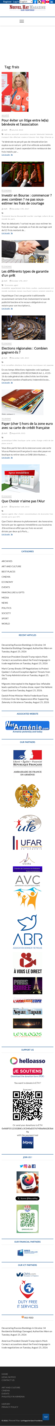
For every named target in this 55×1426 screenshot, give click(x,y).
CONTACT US (8, 1380)
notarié (48, 291)
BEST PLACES (8, 571)
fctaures (31, 137)
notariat (42, 291)
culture (45, 216)
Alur (16, 514)
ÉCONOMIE (7, 190)
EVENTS (6, 587)
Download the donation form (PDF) (27, 1076)
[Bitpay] (27, 1138)
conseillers (10, 365)
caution (34, 288)
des (11, 137)
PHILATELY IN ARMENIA (13, 1396)
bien (24, 288)
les (9, 219)
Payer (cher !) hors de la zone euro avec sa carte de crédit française (27, 425)
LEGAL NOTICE (9, 1377)
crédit (45, 440)
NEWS (5, 602)
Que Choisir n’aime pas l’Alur (23, 501)
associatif (15, 134)
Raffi (5, 130)
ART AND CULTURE (11, 566)
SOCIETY (6, 613)
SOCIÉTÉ (5, 115)
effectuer (17, 137)
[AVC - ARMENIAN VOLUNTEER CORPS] (27, 877)
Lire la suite (10, 154)
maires (30, 365)
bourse (13, 216)
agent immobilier (10, 286)
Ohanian (48, 137)
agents (10, 514)
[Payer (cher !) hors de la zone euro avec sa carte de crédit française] (27, 402)
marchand (27, 291)
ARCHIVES (7, 561)
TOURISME (6, 419)
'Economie (6, 216)
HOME (5, 1374)
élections (18, 365)
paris (13, 219)
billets (14, 440)
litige (42, 137)
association (24, 134)
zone (9, 443)
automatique (7, 440)
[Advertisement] (27, 41)
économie (45, 514)
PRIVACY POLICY (10, 1407)
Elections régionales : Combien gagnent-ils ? (25, 350)
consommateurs (31, 514)
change (39, 440)
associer (32, 134)
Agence (4, 514)
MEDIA (5, 597)
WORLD (6, 623)
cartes (33, 440)
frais (37, 137)
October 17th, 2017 (19, 281)
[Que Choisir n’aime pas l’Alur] (27, 478)
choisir (21, 514)
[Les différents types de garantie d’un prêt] (27, 251)
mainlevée (12, 291)
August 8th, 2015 (18, 433)
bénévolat (41, 134)
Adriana (8, 134)
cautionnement (44, 288)
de (49, 216)
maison (19, 291)
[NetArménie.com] (27, 722)
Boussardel (21, 216)
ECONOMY (7, 582)
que (14, 517)
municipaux (38, 365)
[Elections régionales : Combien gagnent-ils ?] (27, 327)
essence (24, 137)
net (44, 365)
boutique (21, 440)
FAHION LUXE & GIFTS (13, 592)
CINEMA (6, 576)
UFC (18, 517)
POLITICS (6, 608)
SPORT (5, 618)
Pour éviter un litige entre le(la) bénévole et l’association (25, 122)
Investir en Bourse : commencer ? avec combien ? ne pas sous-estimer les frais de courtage (27, 199)
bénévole (49, 134)
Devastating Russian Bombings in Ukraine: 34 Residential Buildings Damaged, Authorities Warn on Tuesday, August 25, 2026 (27, 648)
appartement (16, 288)
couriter (30, 216)
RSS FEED (28, 1317)
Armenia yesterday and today (27, 731)
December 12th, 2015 (20, 358)
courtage (37, 216)
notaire (35, 291)
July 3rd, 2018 (17, 130)
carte (28, 440)
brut (3, 365)
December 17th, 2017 (20, 209)
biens (28, 288)
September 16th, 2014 (20, 507)
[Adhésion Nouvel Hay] (27, 1058)
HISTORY (6, 1404)
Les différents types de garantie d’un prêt (25, 273)
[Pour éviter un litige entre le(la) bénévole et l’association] (27, 92)
